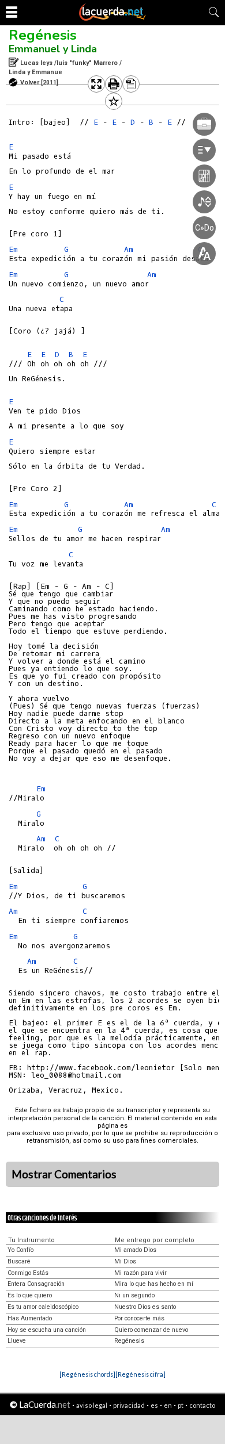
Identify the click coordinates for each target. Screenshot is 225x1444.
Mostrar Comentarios (64, 1174)
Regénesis (43, 35)
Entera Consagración (36, 1284)
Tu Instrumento (31, 1240)
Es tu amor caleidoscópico (42, 1307)
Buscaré (19, 1261)
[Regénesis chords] (87, 1374)
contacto (202, 1405)
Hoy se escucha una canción (46, 1330)
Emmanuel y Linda (53, 49)
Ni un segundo (134, 1295)
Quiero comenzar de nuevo (151, 1330)
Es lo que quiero (29, 1295)
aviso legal (91, 1405)
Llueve (16, 1341)
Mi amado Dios (135, 1250)
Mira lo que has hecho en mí (153, 1284)
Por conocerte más (139, 1318)
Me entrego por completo (154, 1240)
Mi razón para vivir (140, 1273)
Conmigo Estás (27, 1273)
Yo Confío (20, 1250)
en (168, 1405)
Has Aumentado (29, 1318)
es (154, 1405)
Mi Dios (125, 1261)
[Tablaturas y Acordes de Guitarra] (112, 18)
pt (180, 1405)
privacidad (129, 1405)
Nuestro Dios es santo (145, 1307)
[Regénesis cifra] (140, 1374)
